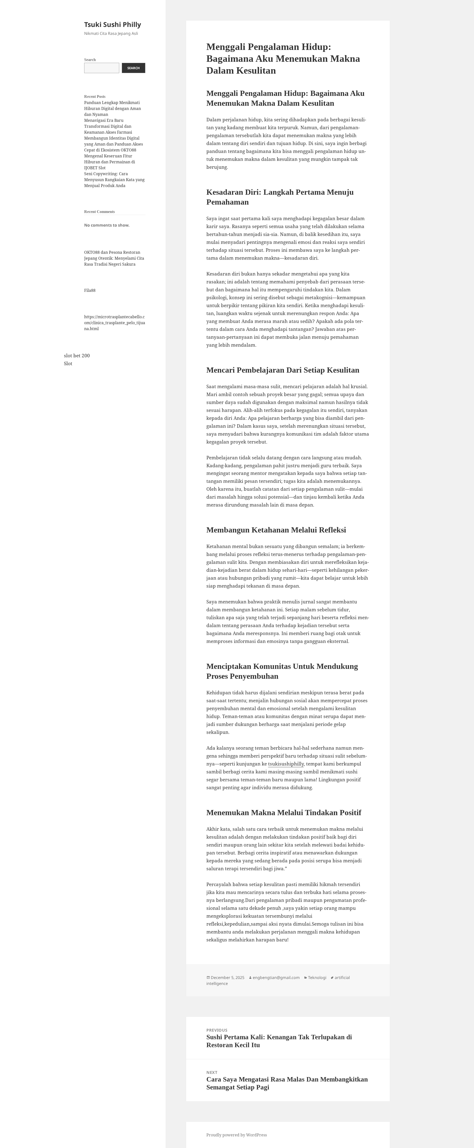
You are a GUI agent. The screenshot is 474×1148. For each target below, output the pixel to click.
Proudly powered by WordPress (236, 1135)
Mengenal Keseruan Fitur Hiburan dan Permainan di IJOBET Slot (109, 161)
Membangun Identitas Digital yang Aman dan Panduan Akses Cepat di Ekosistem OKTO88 (113, 144)
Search (90, 60)
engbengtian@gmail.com (276, 977)
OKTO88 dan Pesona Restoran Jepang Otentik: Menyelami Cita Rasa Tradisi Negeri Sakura (114, 258)
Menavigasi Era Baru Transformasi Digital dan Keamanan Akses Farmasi (108, 126)
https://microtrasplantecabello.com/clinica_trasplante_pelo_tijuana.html (114, 322)
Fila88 (90, 290)
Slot (68, 363)
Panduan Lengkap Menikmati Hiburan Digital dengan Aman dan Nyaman (112, 108)
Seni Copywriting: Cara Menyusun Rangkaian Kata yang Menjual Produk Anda (114, 179)
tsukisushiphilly (286, 764)
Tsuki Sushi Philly (112, 24)
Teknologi (317, 977)
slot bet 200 (77, 355)
